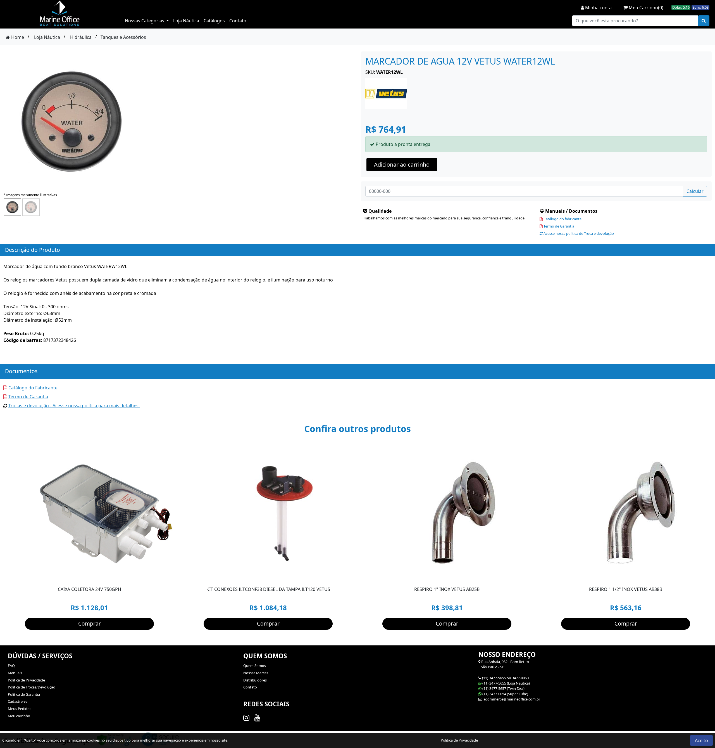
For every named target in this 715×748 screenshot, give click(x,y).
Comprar (89, 623)
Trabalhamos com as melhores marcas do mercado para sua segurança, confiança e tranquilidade (444, 218)
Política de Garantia (24, 694)
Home (17, 37)
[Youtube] (258, 718)
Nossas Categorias (145, 21)
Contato (237, 21)
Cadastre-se (17, 701)
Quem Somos (254, 665)
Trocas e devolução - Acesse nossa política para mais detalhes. (74, 406)
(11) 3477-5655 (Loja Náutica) (506, 683)
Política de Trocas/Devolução (31, 687)
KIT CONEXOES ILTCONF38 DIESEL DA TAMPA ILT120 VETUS (268, 589)
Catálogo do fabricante (562, 218)
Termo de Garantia (558, 226)
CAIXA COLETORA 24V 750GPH (89, 589)
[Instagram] (247, 718)
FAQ (11, 665)
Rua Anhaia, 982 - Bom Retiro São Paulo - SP (503, 664)
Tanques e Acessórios (123, 37)
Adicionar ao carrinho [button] (401, 164)
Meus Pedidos (19, 708)
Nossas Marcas (255, 672)
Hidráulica (81, 37)
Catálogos (214, 21)
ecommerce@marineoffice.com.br (511, 699)
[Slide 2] (110, 576)
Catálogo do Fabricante (32, 388)
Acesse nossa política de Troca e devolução (578, 233)
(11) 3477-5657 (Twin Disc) (503, 688)
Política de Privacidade (26, 680)
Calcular (695, 191)
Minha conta (598, 7)
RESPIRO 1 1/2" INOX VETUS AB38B (625, 589)
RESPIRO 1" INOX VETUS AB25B (447, 589)
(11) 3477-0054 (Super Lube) (505, 693)
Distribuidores (255, 680)
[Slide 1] (100, 576)
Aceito (701, 740)
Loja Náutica (186, 21)
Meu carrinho (19, 715)
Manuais (15, 672)
